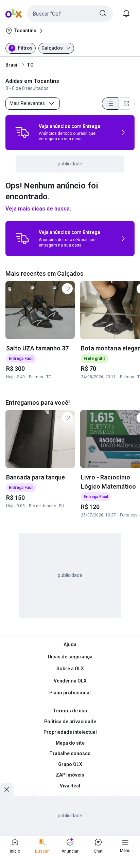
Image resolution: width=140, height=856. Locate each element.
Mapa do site (70, 743)
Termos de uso (70, 710)
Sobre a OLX (70, 668)
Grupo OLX (70, 764)
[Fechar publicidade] (7, 789)
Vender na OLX (70, 681)
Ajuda (70, 644)
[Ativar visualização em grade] (126, 103)
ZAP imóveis (70, 775)
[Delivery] (22, 132)
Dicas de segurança (70, 656)
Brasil (12, 64)
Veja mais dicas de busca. (38, 208)
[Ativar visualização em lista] (110, 103)
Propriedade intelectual (70, 732)
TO (30, 64)
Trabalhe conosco (70, 753)
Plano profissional (70, 692)
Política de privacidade (70, 721)
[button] (70, 13)
